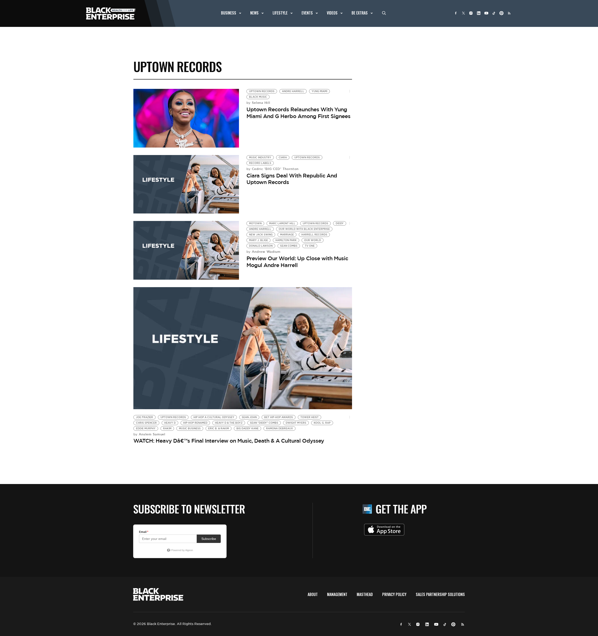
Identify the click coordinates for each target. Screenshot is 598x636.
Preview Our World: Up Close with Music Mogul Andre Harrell (297, 262)
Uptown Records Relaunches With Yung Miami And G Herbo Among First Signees (298, 113)
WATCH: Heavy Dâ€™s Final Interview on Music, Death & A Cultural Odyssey (228, 440)
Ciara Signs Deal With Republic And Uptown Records (291, 179)
